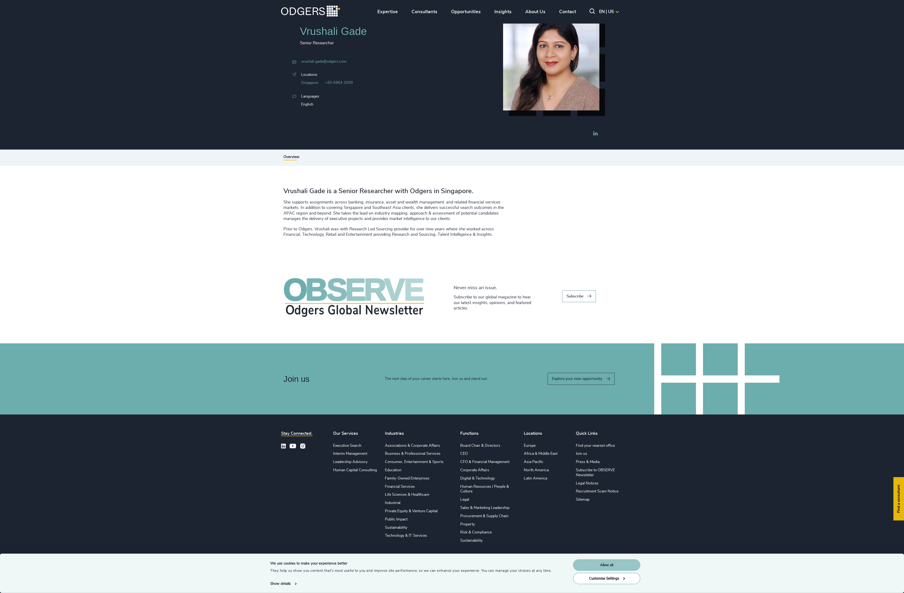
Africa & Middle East (540, 453)
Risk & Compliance (476, 532)
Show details (280, 583)
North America (536, 470)
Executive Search (347, 445)
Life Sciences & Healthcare (407, 494)
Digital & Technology (477, 478)
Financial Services (400, 486)
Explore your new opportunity (577, 379)
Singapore (309, 83)
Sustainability (396, 527)
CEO (464, 453)
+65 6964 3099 (339, 83)
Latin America (535, 478)
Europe (530, 445)
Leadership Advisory (350, 462)
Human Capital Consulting (355, 470)
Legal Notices (587, 483)
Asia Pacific (533, 462)
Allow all (606, 565)
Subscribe (575, 296)
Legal (464, 499)
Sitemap (582, 499)
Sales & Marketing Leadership (484, 508)
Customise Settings (604, 578)
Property (467, 524)
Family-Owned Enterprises (407, 478)
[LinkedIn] (595, 134)
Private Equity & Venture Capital (411, 511)
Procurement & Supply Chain (484, 516)
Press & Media (588, 462)
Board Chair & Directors (480, 445)
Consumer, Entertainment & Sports (414, 462)
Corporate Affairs (474, 470)
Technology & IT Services (406, 535)
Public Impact (396, 519)
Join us (581, 453)
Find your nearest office (595, 445)
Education (393, 470)
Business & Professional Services (412, 453)
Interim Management (350, 453)
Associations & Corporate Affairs (412, 445)
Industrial (392, 503)
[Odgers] (310, 12)
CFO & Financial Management (484, 462)
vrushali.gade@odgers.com (324, 61)
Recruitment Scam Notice (597, 491)
